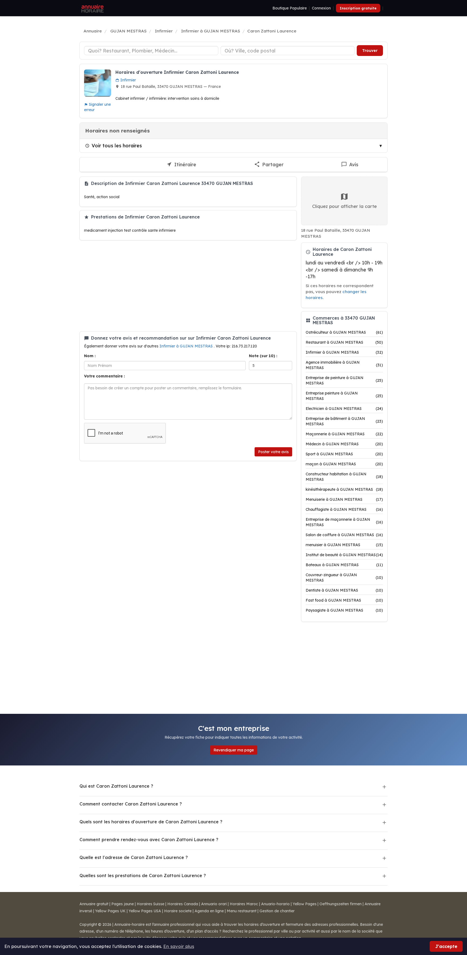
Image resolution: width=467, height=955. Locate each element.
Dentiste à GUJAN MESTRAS (344, 590)
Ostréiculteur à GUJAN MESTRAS (344, 332)
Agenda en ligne (209, 910)
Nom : (90, 355)
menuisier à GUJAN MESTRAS (344, 544)
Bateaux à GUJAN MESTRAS (344, 564)
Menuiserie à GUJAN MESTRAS (344, 499)
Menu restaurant (241, 910)
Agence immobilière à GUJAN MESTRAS (344, 365)
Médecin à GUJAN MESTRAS (344, 444)
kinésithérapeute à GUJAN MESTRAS (344, 489)
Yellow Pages (304, 903)
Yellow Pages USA (145, 910)
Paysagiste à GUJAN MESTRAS (344, 610)
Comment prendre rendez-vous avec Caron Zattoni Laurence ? (148, 839)
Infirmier (127, 80)
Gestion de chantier (277, 910)
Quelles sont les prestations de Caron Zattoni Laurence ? (142, 875)
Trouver (370, 50)
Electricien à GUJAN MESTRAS (344, 408)
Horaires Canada (182, 903)
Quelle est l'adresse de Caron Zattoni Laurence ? (133, 857)
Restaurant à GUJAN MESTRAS (344, 342)
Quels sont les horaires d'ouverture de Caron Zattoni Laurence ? (150, 821)
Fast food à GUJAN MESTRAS (344, 600)
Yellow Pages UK (110, 910)
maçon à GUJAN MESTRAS (344, 464)
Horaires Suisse (150, 903)
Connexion (321, 8)
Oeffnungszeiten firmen (340, 903)
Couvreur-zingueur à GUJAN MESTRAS (344, 577)
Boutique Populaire (289, 8)
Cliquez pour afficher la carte (344, 206)
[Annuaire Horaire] (92, 8)
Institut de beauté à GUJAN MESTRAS (344, 554)
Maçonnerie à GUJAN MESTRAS (344, 434)
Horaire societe (178, 910)
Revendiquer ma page (234, 750)
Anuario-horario (275, 903)
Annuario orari (214, 903)
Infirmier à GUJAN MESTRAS (186, 346)
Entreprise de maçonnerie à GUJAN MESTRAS (344, 522)
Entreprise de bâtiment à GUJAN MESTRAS (344, 421)
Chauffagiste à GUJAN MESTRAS (344, 509)
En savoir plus (178, 946)
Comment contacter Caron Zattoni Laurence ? (130, 804)
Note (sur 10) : (263, 355)
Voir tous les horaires (117, 145)
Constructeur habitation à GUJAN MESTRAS (344, 477)
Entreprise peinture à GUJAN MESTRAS (344, 396)
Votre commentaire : (104, 376)
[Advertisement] (188, 286)
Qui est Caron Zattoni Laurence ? (116, 786)
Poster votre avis (273, 451)
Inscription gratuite (358, 8)
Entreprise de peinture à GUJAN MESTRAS (344, 380)
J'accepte (446, 946)
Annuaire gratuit (93, 903)
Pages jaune (122, 903)
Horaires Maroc (244, 903)
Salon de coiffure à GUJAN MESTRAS (344, 534)
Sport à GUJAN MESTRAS (344, 454)
